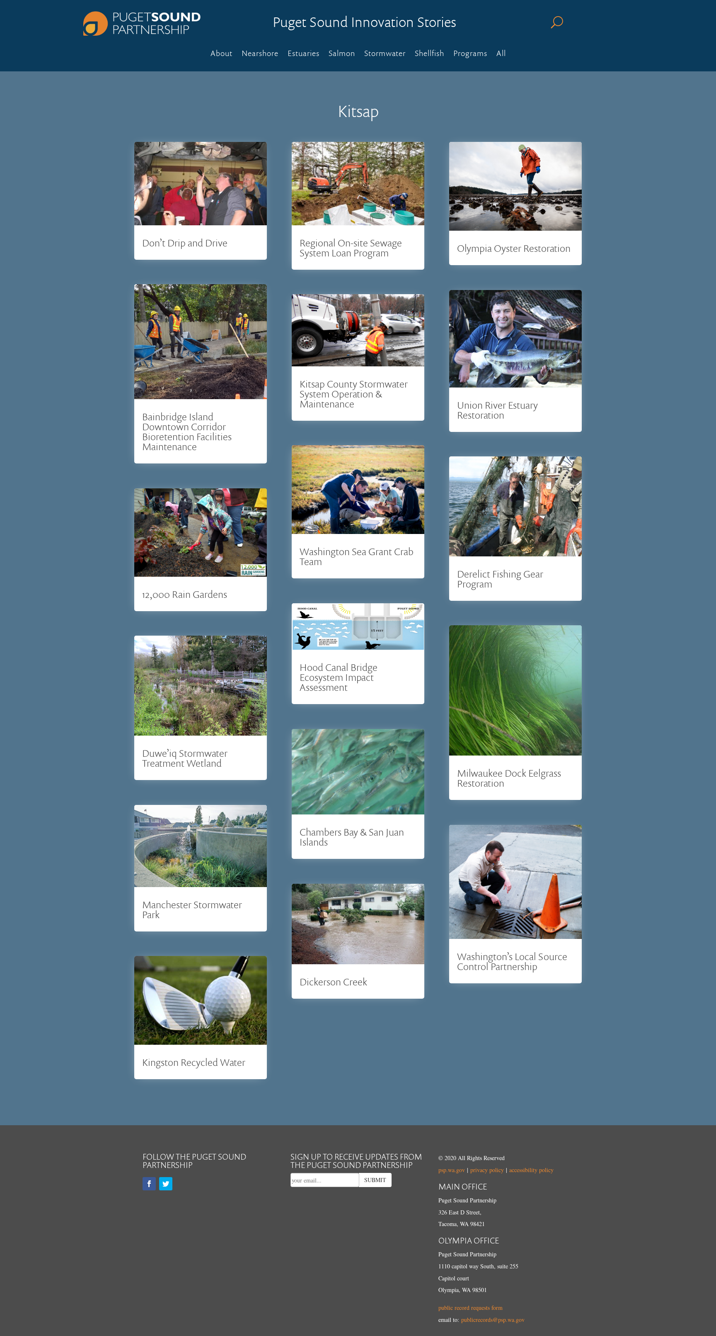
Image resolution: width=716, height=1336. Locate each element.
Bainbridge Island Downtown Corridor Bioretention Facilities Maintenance (187, 431)
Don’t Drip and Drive (184, 242)
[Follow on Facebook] (149, 1183)
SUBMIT (375, 1180)
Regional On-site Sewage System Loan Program (351, 247)
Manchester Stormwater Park (192, 909)
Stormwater (385, 54)
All (501, 54)
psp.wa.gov (451, 1170)
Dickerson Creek (333, 981)
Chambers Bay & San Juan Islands (352, 836)
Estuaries (303, 54)
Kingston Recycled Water (193, 1062)
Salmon (342, 54)
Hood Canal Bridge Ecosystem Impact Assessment (338, 677)
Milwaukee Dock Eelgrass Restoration (509, 778)
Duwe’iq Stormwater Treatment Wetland (184, 758)
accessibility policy (531, 1170)
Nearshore (260, 54)
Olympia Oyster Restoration (514, 248)
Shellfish (429, 54)
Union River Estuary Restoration (497, 410)
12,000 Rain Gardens (184, 594)
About (221, 54)
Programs (470, 54)
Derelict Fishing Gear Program (500, 578)
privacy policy (487, 1170)
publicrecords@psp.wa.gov (493, 1320)
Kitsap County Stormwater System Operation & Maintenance (354, 393)
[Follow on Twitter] (165, 1183)
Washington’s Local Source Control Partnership (512, 961)
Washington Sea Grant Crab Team (357, 556)
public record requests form (470, 1308)
